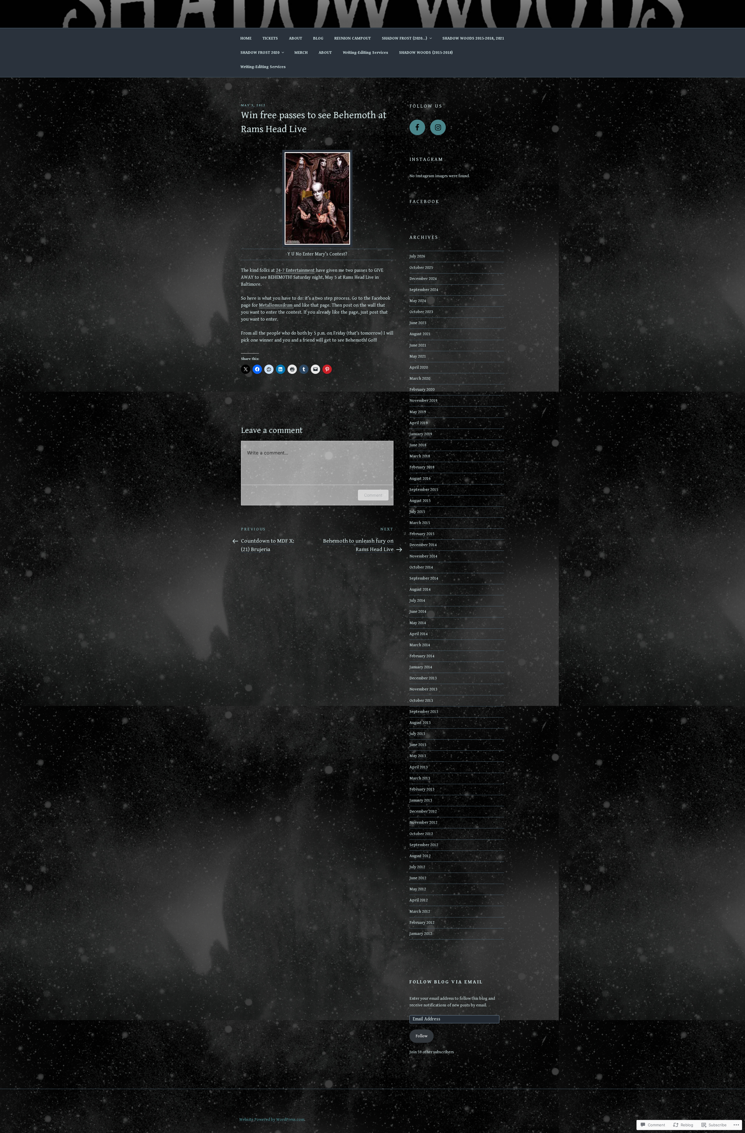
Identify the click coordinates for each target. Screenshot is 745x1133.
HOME (245, 38)
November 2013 (423, 689)
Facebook (424, 202)
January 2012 (420, 933)
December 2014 (423, 545)
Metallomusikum (276, 305)
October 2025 (421, 267)
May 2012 (417, 889)
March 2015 (419, 523)
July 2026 (417, 256)
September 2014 (423, 578)
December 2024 (423, 278)
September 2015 (423, 489)
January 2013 (420, 800)
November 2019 (423, 400)
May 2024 (417, 301)
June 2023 (417, 323)
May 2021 (417, 356)
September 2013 (423, 711)
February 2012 (421, 922)
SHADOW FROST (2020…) (404, 38)
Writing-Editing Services (365, 52)
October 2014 (421, 567)
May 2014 (417, 623)
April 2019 (418, 423)
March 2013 (419, 778)
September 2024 (423, 289)
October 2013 (421, 700)
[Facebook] (417, 127)
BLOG (318, 38)
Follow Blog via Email (446, 982)
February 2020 (421, 389)
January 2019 (420, 434)
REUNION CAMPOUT (352, 38)
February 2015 (421, 534)
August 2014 (420, 589)
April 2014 (418, 634)
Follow (422, 1036)
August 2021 (420, 334)
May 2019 (417, 412)
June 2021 (417, 345)
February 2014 (421, 656)
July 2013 (417, 733)
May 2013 (417, 756)
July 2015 (417, 511)
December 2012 (423, 811)
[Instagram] (438, 127)
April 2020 (418, 367)
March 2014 (419, 645)
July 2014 (417, 600)
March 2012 (419, 911)
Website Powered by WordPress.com (271, 1119)
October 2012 (421, 834)
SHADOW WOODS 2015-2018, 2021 (473, 38)
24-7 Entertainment (295, 270)
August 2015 (420, 500)
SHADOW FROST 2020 (259, 52)
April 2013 (418, 767)
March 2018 (419, 456)
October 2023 (421, 312)
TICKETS (270, 38)
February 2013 (421, 789)
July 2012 (417, 867)
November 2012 (423, 822)
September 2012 (423, 845)
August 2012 (420, 856)
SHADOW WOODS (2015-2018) (426, 52)
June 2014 (417, 611)
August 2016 (420, 478)
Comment (373, 495)
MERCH (301, 52)
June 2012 (417, 878)
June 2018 (417, 445)
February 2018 (421, 467)
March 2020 (419, 378)
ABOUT (295, 38)
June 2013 (417, 745)
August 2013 (420, 722)
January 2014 (420, 667)
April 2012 (418, 900)
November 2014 (423, 556)
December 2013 (423, 678)
